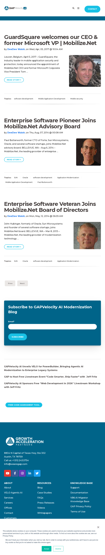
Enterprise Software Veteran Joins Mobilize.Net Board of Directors (50, 207)
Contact (92, 9)
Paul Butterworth (45, 182)
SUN (16, 178)
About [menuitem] (7, 487)
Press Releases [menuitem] (45, 502)
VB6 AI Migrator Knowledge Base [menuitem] (79, 499)
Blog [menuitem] (40, 487)
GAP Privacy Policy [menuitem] (80, 506)
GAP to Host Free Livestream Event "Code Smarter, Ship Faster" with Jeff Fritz (50, 376)
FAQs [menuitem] (40, 497)
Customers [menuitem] (10, 518)
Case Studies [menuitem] (44, 492)
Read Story (13, 80)
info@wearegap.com (15, 464)
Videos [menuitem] (41, 508)
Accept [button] (46, 549)
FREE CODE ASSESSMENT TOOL (24, 405)
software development (23, 99)
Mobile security (76, 99)
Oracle (25, 178)
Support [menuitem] (74, 487)
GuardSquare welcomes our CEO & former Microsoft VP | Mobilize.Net (51, 40)
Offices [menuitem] (8, 508)
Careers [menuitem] (8, 502)
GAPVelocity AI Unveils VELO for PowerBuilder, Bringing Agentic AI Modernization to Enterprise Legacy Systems (43, 368)
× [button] (98, 526)
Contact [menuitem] (8, 513)
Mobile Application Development (51, 99)
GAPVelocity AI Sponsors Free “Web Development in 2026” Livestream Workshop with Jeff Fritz (52, 385)
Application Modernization (68, 178)
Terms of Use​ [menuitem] (77, 511)
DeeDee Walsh (16, 49)
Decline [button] (58, 549)
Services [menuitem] (8, 497)
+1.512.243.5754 (20, 460)
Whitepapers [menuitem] (44, 513)
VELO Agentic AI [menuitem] (13, 492)
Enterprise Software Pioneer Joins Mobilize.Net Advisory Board (50, 123)
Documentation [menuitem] (79, 492)
